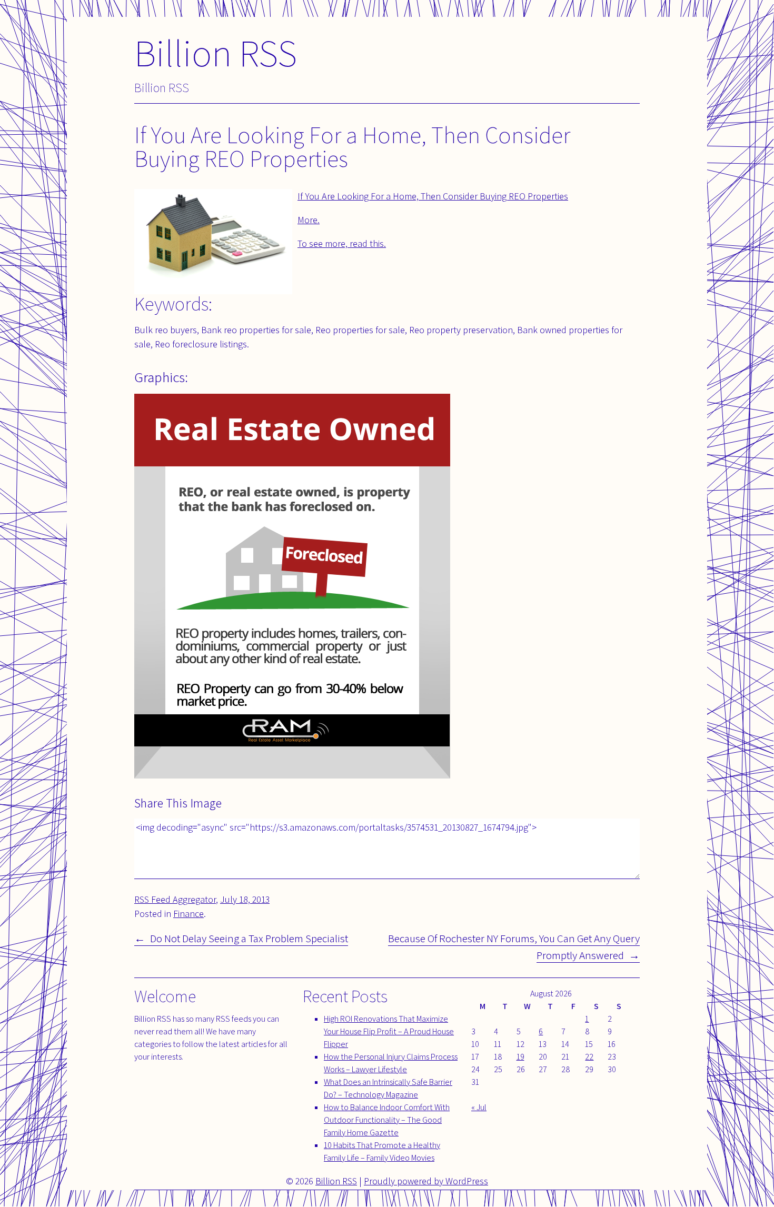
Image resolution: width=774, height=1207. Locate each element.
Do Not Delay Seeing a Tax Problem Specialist (249, 938)
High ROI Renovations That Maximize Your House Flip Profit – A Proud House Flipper (389, 1031)
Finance (188, 913)
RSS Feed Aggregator (175, 899)
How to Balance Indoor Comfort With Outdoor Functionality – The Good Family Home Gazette (387, 1120)
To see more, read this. (341, 243)
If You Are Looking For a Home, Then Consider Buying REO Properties (432, 196)
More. (308, 220)
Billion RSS (215, 52)
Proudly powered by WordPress (426, 1181)
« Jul (479, 1107)
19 (520, 1056)
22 (589, 1056)
